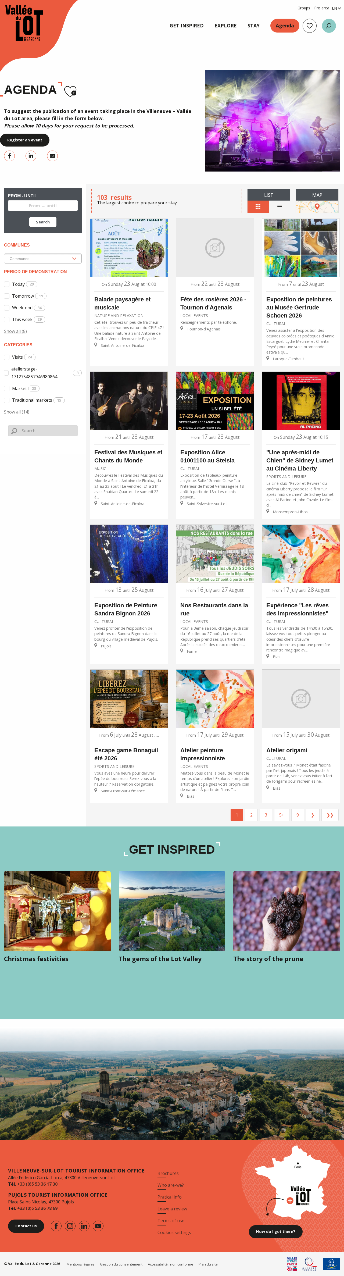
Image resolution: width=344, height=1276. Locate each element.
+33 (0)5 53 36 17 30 (37, 1184)
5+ (281, 815)
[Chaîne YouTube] (98, 1226)
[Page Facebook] (56, 1226)
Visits (22, 357)
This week (27, 319)
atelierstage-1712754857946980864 (44, 373)
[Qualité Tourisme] (310, 1264)
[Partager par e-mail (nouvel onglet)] (52, 156)
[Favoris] (310, 26)
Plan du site (208, 1264)
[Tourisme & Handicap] (331, 1264)
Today (23, 284)
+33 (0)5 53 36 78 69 (37, 1208)
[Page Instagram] (70, 1226)
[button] (329, 26)
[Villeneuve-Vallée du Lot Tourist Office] (19, 23)
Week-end (27, 308)
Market (24, 388)
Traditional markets (36, 400)
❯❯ (330, 815)
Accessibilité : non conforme (170, 1264)
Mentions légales (81, 1264)
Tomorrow (27, 296)
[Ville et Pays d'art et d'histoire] (292, 1264)
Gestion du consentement (121, 1264)
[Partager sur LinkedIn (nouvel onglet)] (31, 156)
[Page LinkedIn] (84, 1226)
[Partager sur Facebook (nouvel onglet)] (9, 156)
